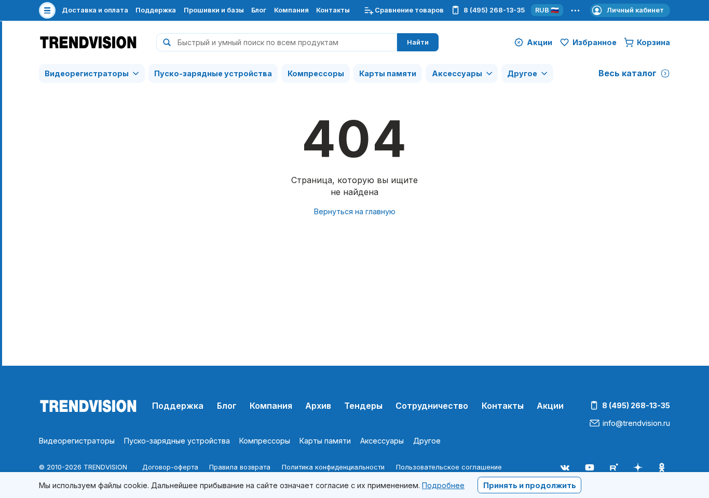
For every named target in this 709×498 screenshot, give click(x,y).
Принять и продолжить (529, 484)
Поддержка (155, 10)
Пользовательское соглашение (449, 467)
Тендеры (363, 405)
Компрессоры (316, 73)
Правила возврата (239, 467)
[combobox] (276, 42)
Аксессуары (457, 73)
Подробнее (443, 484)
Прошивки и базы (214, 10)
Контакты (333, 10)
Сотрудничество (432, 405)
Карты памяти (387, 73)
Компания (291, 10)
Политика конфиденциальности (333, 467)
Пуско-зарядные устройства (213, 73)
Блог (258, 10)
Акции (550, 405)
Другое (522, 73)
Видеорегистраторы (87, 73)
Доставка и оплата (95, 10)
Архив (318, 405)
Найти (418, 42)
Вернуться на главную (355, 211)
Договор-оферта (170, 467)
